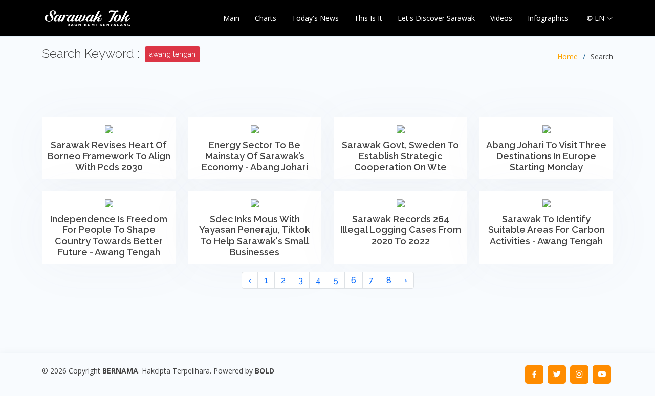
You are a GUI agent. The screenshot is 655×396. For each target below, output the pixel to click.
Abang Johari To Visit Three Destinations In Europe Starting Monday (546, 155)
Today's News (315, 18)
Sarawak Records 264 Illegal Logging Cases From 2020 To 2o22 (400, 230)
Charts (265, 18)
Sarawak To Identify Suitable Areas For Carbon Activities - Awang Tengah (546, 230)
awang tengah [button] (172, 54)
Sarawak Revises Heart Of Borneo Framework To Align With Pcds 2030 (109, 155)
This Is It (368, 18)
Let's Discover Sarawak (436, 18)
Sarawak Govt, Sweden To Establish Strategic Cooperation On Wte (400, 155)
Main (231, 18)
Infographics (548, 18)
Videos (501, 18)
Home (567, 56)
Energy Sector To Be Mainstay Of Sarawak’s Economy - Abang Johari (255, 155)
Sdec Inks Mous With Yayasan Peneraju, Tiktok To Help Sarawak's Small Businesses (254, 236)
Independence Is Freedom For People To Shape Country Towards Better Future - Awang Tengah (108, 236)
